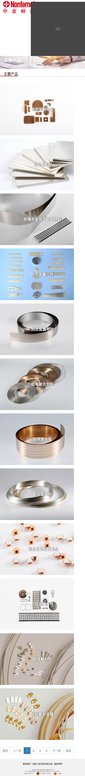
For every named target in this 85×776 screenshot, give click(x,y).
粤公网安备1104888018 (45, 773)
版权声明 (58, 763)
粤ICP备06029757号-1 (29, 773)
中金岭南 (19, 7)
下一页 (56, 751)
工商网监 (59, 773)
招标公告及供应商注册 (42, 763)
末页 (68, 751)
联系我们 (27, 763)
